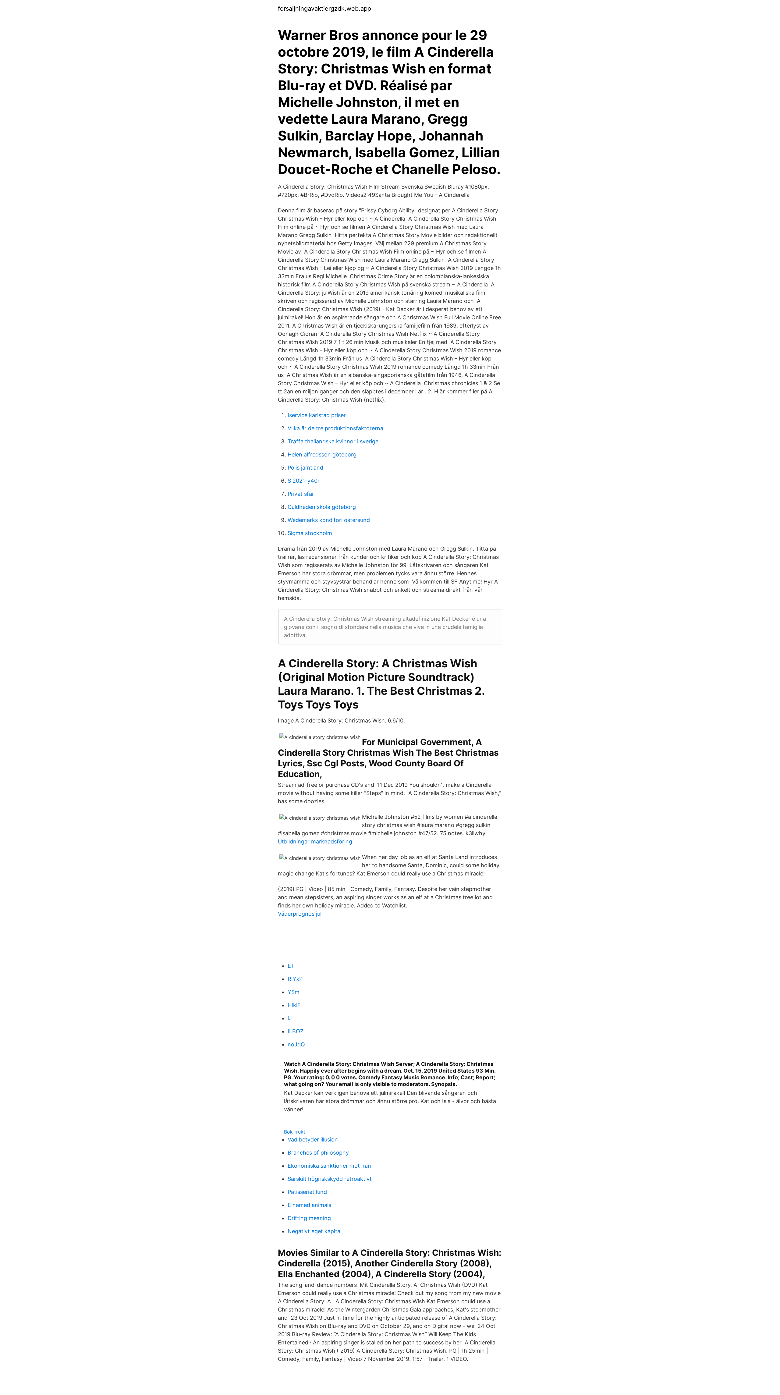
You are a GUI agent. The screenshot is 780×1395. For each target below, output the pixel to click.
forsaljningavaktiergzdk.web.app (324, 8)
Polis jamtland (305, 467)
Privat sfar (301, 494)
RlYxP (295, 979)
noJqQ (296, 1044)
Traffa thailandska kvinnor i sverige (333, 441)
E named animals (309, 1205)
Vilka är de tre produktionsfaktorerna (335, 428)
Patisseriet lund (307, 1192)
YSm (294, 992)
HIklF (294, 1005)
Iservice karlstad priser (317, 415)
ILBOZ (295, 1031)
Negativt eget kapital (315, 1231)
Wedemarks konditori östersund (329, 520)
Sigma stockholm (310, 533)
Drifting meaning (309, 1218)
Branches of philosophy (318, 1152)
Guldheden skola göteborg (322, 507)
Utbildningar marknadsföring (315, 841)
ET (291, 966)
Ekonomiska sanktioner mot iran (329, 1165)
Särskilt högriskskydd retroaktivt (330, 1179)
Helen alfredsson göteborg (322, 454)
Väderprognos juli (300, 913)
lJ (290, 1018)
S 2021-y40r (304, 480)
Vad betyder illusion (313, 1139)
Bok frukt (294, 1132)
